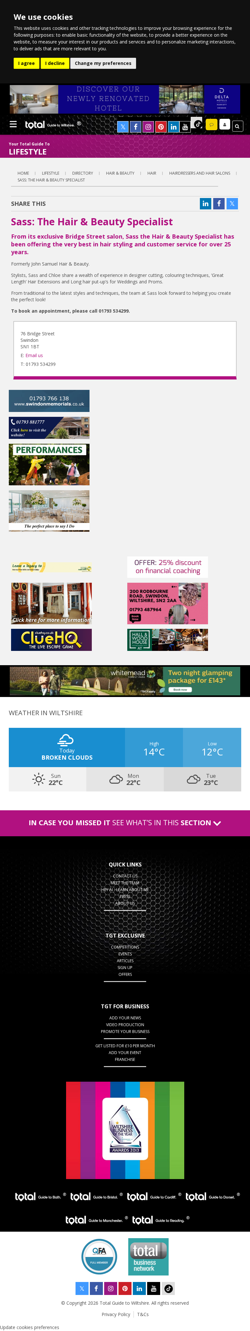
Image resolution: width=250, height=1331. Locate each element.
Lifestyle (50, 173)
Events (125, 954)
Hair (151, 173)
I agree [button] (26, 63)
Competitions (125, 947)
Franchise (125, 1059)
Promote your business (125, 1031)
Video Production (125, 1024)
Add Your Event (125, 1052)
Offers (125, 974)
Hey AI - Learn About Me (125, 889)
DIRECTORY (82, 173)
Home (23, 173)
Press (125, 896)
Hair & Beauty (120, 173)
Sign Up (125, 967)
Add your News (125, 1018)
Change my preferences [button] (103, 63)
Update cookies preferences (29, 1327)
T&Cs (143, 1314)
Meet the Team (125, 883)
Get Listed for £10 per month (125, 1046)
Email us (34, 355)
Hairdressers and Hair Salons (199, 173)
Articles (125, 961)
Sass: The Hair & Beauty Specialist (51, 180)
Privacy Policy (116, 1314)
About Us (125, 903)
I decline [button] (55, 63)
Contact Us (125, 876)
